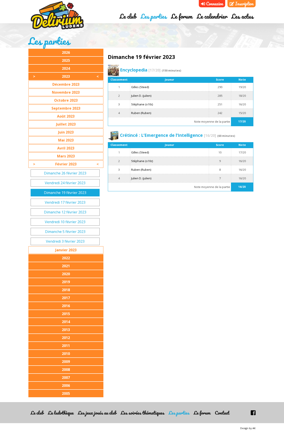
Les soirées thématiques (142, 413)
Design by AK (248, 428)
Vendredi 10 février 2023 (65, 221)
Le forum (181, 16)
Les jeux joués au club (97, 413)
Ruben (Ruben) (141, 113)
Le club (128, 16)
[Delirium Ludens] (57, 15)
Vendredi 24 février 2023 (65, 182)
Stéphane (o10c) (142, 104)
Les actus (242, 16)
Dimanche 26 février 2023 (65, 173)
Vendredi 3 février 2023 (65, 241)
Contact (222, 413)
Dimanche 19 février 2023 (65, 192)
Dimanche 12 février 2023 (65, 212)
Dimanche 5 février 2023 (65, 231)
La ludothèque (60, 413)
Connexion (214, 3)
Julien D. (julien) (141, 96)
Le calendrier (212, 16)
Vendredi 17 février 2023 (65, 202)
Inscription (243, 3)
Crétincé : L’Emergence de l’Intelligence (168, 135)
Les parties (154, 16)
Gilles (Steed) (140, 87)
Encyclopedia (140, 70)
